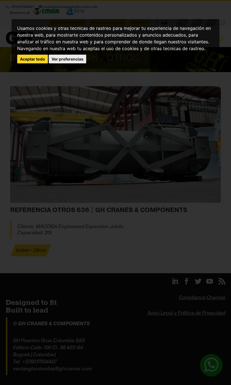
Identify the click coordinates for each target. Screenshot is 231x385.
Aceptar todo (32, 59)
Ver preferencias (67, 59)
